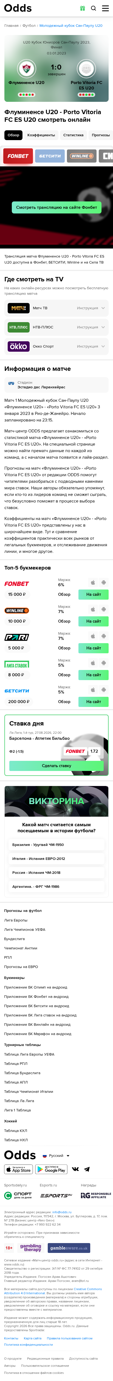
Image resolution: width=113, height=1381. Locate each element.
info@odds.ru (62, 1212)
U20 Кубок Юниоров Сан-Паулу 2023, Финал (56, 45)
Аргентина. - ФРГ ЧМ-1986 (35, 886)
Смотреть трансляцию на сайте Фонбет (56, 207)
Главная (11, 25)
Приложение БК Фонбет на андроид (36, 996)
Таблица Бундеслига (22, 1073)
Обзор (13, 135)
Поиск (94, 8)
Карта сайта (32, 1338)
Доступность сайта (83, 1359)
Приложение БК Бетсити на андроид (36, 1006)
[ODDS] (18, 8)
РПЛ (8, 957)
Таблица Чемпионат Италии (28, 1091)
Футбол (29, 25)
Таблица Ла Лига (19, 1101)
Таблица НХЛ (16, 1140)
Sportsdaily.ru (18, 1195)
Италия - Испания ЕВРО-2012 (38, 858)
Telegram (87, 1169)
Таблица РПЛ (15, 1063)
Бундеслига (14, 939)
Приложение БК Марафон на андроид (37, 1034)
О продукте (13, 1359)
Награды (96, 1195)
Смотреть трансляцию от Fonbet (18, 156)
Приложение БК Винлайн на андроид (37, 1024)
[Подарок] (82, 8)
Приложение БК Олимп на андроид (35, 987)
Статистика (73, 135)
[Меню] (105, 8)
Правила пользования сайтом (69, 1338)
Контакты (11, 1338)
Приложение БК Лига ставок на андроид (40, 1015)
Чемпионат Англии (20, 948)
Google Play (51, 1169)
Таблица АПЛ (16, 1082)
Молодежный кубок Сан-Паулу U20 (71, 25)
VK (75, 1169)
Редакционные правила (45, 1359)
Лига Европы (15, 920)
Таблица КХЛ (15, 1130)
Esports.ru (56, 1195)
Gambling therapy (30, 1248)
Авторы (10, 1366)
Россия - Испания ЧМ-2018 (36, 872)
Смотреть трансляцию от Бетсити (50, 156)
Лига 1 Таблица (17, 1110)
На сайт (93, 594)
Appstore (18, 1169)
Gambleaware (69, 1248)
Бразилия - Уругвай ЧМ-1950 (38, 844)
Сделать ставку (56, 765)
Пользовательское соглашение (45, 1366)
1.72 (94, 751)
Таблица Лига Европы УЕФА (29, 1054)
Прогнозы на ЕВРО (21, 966)
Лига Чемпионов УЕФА (24, 929)
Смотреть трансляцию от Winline (82, 156)
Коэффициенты (41, 135)
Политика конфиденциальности (28, 1345)
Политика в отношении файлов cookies (34, 1373)
